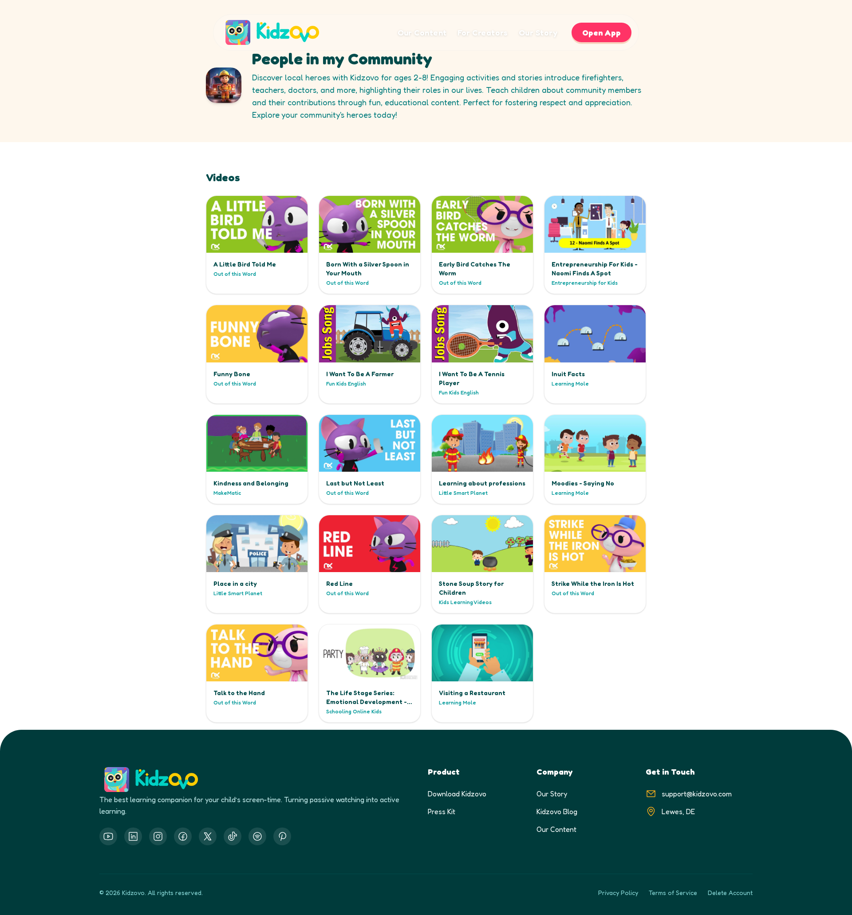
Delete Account (730, 892)
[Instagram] (158, 836)
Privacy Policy (618, 892)
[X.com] (208, 836)
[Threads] (232, 836)
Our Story (538, 32)
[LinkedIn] (133, 836)
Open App (601, 32)
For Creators (483, 32)
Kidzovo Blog (556, 811)
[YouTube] (108, 836)
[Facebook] (183, 836)
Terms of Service (673, 892)
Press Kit (441, 811)
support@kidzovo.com (697, 793)
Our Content (422, 32)
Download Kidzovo (457, 793)
